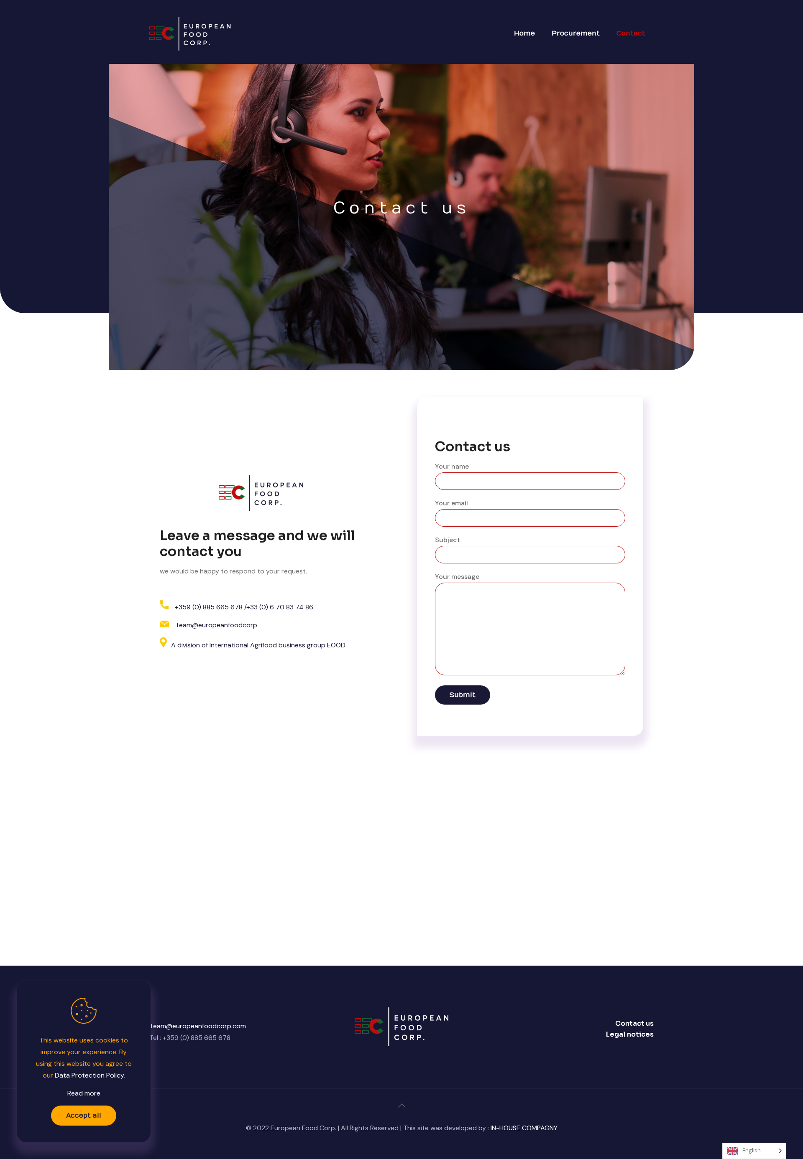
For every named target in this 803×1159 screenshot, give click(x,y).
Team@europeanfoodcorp (216, 625)
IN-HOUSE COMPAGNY (524, 1127)
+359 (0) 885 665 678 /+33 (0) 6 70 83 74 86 (244, 607)
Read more (83, 1093)
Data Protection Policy (89, 1075)
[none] (754, 1151)
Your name (452, 466)
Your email (451, 503)
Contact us (634, 1023)
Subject (447, 539)
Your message (457, 576)
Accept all (83, 1115)
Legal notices (630, 1034)
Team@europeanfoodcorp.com (197, 1026)
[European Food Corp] (191, 33)
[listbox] (754, 1151)
